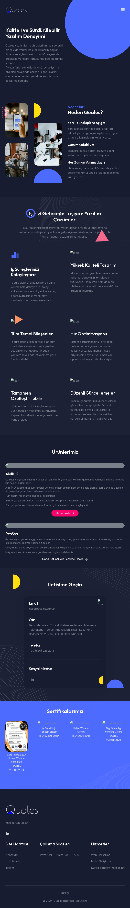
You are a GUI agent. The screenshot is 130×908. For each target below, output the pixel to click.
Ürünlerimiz (12, 861)
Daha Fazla (63, 513)
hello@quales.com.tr (42, 608)
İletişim (9, 867)
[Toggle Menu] (123, 10)
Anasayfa (11, 855)
